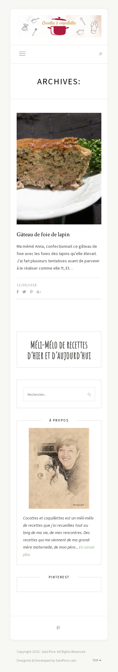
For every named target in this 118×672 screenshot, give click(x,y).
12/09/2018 (27, 285)
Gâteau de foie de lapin (43, 234)
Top (96, 660)
